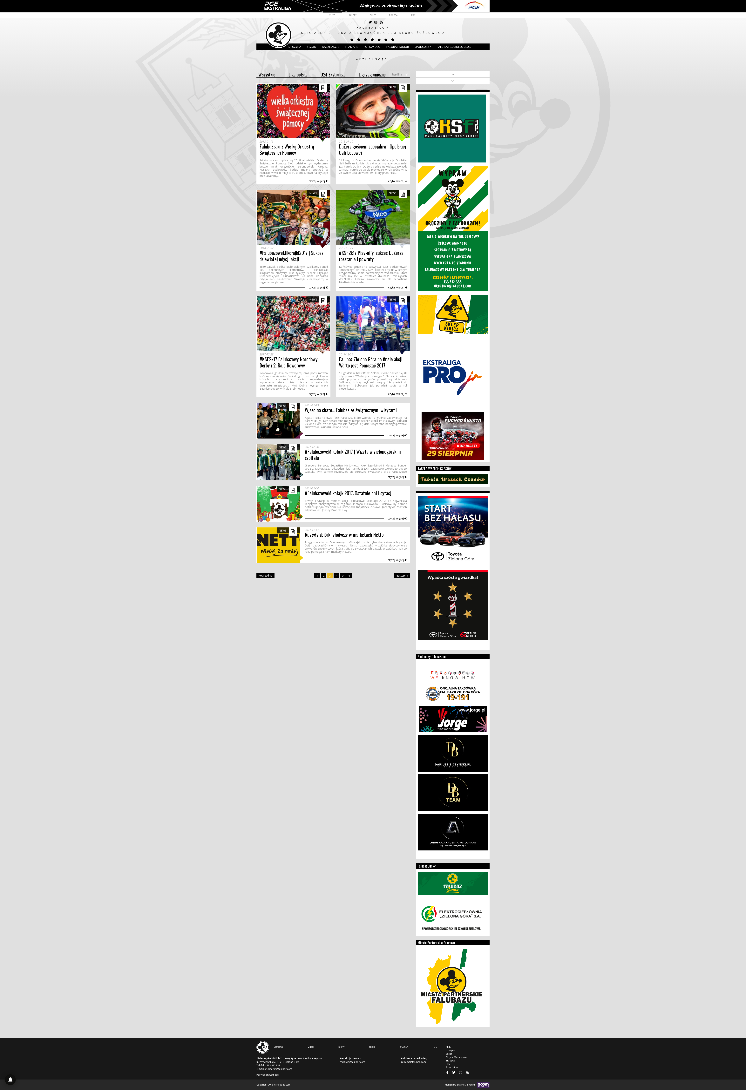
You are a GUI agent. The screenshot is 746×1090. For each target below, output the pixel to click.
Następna (402, 575)
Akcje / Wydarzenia (456, 1057)
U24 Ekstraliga (333, 74)
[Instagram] (375, 22)
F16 (448, 1064)
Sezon (311, 47)
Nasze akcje (330, 47)
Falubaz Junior (397, 47)
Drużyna (450, 1050)
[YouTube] (381, 22)
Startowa (278, 1046)
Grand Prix (396, 74)
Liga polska (298, 74)
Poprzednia (265, 575)
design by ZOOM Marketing (460, 1084)
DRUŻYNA (294, 47)
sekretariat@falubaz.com (278, 1069)
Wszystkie (266, 74)
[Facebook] (365, 22)
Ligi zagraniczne (372, 74)
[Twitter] (370, 22)
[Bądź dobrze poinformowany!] (10, 1079)
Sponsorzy (423, 47)
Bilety (352, 15)
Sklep (373, 15)
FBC (413, 15)
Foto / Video (452, 1067)
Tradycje (351, 47)
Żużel (332, 15)
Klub (278, 47)
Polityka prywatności (267, 1074)
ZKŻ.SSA (393, 15)
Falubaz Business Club (454, 47)
